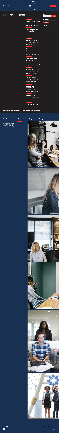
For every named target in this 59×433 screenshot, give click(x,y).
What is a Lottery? (47, 36)
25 (31, 110)
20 (24, 110)
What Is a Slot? (31, 78)
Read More (32, 25)
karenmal (6, 6)
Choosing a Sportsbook (30, 87)
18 (19, 110)
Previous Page (6, 110)
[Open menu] (30, 6)
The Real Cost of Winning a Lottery (32, 59)
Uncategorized (29, 19)
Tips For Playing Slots (33, 21)
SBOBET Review (31, 41)
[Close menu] (33, 1)
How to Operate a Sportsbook (32, 30)
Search (44, 14)
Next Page (37, 110)
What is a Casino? (32, 69)
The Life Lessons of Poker (32, 49)
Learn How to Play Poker (48, 27)
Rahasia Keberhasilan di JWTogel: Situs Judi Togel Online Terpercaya (48, 32)
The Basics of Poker (32, 104)
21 (26, 110)
